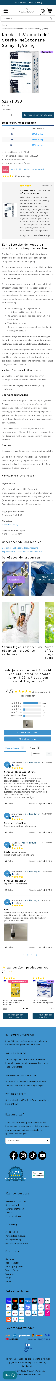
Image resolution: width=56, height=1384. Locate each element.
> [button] (37, 955)
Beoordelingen (12, 1262)
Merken (8, 1281)
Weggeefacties (12, 1270)
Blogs (8, 1277)
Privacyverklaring (13, 1239)
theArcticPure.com (35, 1371)
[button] (43, 10)
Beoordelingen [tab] (12, 748)
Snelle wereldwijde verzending (28, 2)
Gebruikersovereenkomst (17, 1243)
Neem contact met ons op (17, 1201)
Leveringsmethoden (14, 1208)
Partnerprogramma (14, 1266)
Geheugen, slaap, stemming (25, 548)
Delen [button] (10, 803)
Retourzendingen (13, 1216)
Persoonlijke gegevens (15, 1236)
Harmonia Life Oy (10, 524)
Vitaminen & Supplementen (29, 551)
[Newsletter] (47, 1141)
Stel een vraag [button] (29, 739)
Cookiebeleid (11, 1232)
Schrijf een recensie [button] (29, 732)
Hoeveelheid (7, 110)
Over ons (9, 1259)
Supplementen (8, 551)
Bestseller (6, 548)
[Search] (51, 18)
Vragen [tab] (33, 748)
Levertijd (9, 1212)
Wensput (9, 1274)
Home (4, 25)
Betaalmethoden (13, 1205)
